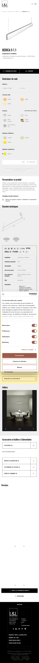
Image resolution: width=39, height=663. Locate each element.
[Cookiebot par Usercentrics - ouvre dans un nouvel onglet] (29, 294)
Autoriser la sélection (19, 361)
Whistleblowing (26, 658)
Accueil (4, 11)
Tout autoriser (19, 355)
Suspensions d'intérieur (9, 53)
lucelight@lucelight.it (25, 625)
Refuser (19, 367)
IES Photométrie (8, 372)
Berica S (18, 11)
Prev (6, 429)
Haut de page (19, 604)
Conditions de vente (18, 659)
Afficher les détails (27, 349)
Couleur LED (6, 95)
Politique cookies (15, 658)
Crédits (27, 659)
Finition (4, 111)
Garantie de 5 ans (14, 637)
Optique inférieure (8, 133)
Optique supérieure (8, 149)
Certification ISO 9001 (15, 643)
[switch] (34, 331)
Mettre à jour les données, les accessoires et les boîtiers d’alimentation (19, 169)
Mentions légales (15, 657)
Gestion (4, 84)
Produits (11, 11)
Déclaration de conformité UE (12, 378)
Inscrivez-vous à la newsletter (18, 635)
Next (33, 429)
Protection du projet (14, 640)
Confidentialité (25, 657)
